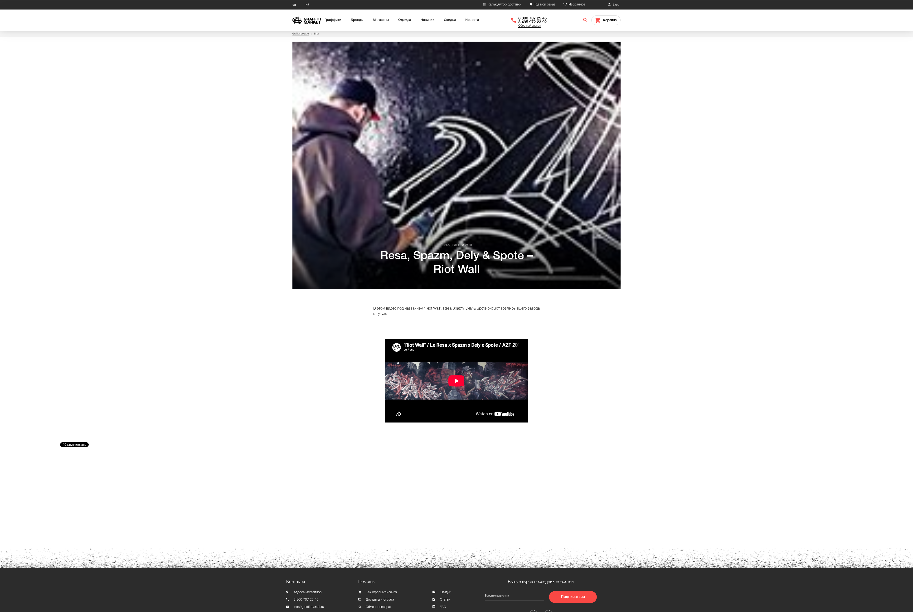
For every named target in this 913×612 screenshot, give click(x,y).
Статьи (445, 599)
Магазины (381, 20)
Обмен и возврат (378, 607)
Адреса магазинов (307, 592)
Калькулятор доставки (504, 4)
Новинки (427, 20)
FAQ (443, 607)
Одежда (404, 20)
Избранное (576, 4)
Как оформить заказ (381, 592)
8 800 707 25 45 (532, 18)
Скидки (450, 20)
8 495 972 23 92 (532, 22)
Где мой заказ (544, 4)
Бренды (357, 20)
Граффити (333, 20)
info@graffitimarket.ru (309, 607)
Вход (616, 5)
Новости (472, 20)
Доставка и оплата (380, 599)
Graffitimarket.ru (300, 34)
